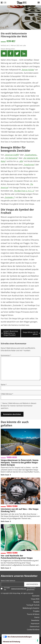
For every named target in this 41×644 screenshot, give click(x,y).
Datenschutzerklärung (18, 589)
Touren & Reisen (33, 614)
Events (36, 617)
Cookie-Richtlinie (33, 629)
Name (4, 384)
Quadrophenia (30, 155)
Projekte (36, 611)
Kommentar (6, 355)
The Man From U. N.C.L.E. (24, 191)
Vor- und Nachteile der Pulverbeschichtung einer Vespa (17, 556)
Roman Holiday (28, 69)
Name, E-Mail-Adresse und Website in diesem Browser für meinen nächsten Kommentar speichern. (18, 405)
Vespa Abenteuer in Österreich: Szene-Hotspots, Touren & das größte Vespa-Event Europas (20, 462)
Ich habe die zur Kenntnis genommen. (19, 589)
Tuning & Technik (32, 605)
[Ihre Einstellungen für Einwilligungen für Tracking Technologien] (37, 640)
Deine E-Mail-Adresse (8, 581)
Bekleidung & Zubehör (31, 608)
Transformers (29, 164)
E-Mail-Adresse (7, 394)
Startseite (35, 596)
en (5, 2)
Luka (24, 45)
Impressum (35, 623)
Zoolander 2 (9, 197)
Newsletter (35, 620)
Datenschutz (34, 626)
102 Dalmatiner (11, 158)
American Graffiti (12, 155)
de (2, 2)
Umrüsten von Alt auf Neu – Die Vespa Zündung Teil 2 (19, 510)
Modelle (36, 602)
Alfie (21, 161)
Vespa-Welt (11, 41)
